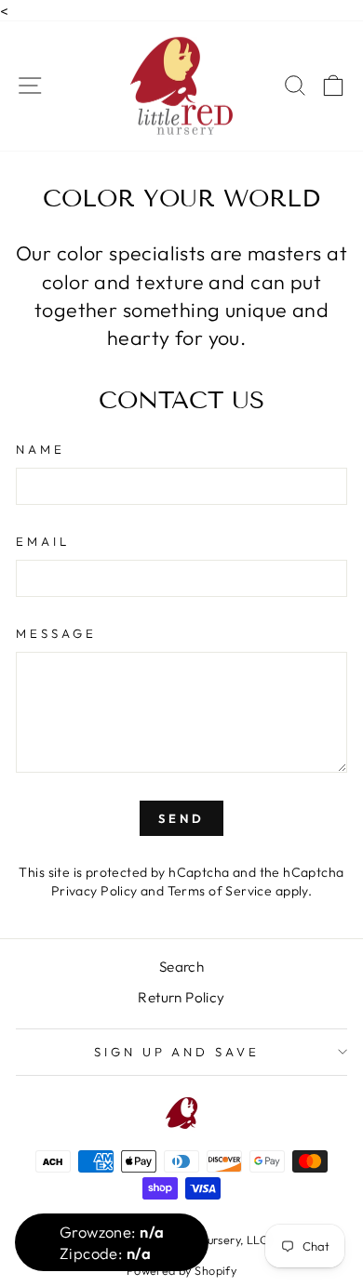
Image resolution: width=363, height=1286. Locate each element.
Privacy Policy (94, 890)
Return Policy (181, 997)
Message (56, 633)
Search (181, 966)
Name (40, 449)
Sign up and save (177, 1051)
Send (181, 818)
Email (43, 541)
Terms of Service (220, 890)
